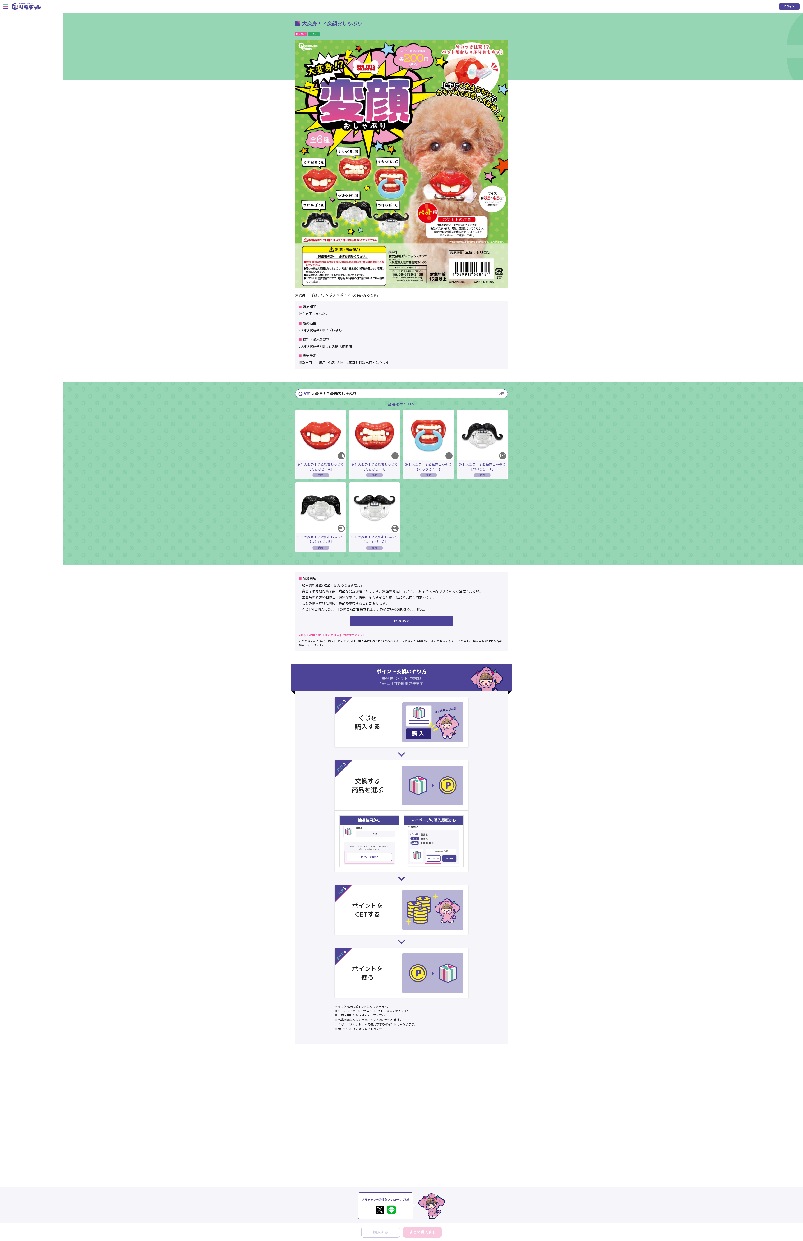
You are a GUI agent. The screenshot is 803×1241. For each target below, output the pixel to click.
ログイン (789, 6)
